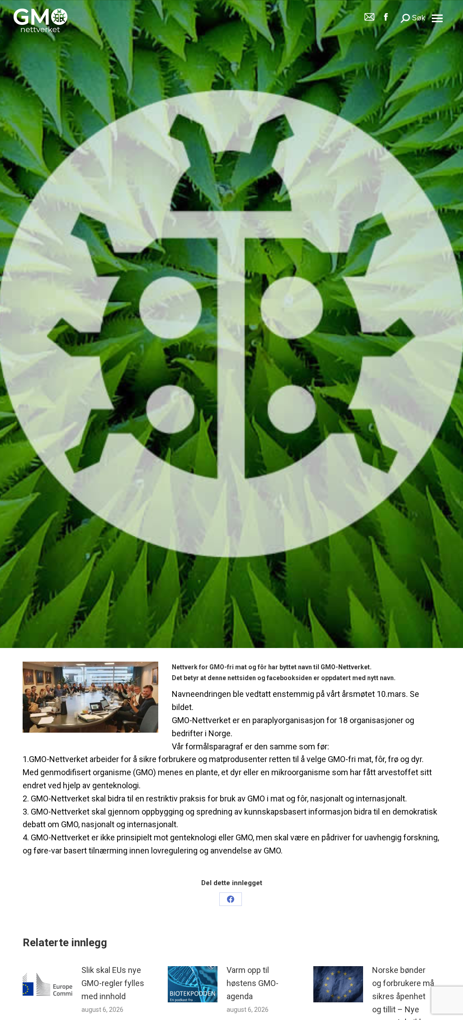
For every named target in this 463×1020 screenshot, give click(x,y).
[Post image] (47, 984)
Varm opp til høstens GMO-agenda (253, 983)
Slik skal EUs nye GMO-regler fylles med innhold (112, 983)
